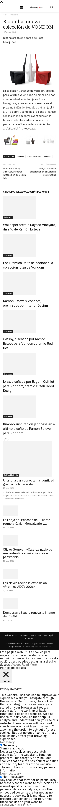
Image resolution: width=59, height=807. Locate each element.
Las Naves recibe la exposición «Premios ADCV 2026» (25, 585)
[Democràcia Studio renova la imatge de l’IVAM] (29, 603)
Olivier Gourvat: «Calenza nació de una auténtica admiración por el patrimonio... (27, 553)
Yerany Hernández (43, 646)
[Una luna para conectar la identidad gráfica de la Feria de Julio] (29, 459)
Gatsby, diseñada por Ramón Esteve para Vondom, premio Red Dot (28, 343)
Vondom (39, 90)
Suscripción (36, 635)
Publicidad (29, 638)
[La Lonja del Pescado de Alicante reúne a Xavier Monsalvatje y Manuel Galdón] (29, 510)
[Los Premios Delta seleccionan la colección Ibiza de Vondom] (29, 245)
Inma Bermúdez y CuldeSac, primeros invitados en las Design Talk (14, 173)
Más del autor (40, 191)
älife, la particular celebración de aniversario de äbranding (43, 171)
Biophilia (20, 156)
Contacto (24, 635)
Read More (29, 665)
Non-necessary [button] (10, 773)
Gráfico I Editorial (11, 475)
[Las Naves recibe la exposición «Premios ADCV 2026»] (29, 574)
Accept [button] (16, 665)
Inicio (5, 14)
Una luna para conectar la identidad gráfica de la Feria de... (28, 482)
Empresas (8, 255)
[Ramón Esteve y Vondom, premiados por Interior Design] (29, 283)
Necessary (10, 745)
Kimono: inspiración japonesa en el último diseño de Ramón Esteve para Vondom (29, 428)
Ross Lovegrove (34, 156)
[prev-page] (4, 440)
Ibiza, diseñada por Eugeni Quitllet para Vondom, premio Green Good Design (28, 386)
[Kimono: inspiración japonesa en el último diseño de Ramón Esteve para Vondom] (29, 406)
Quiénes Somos (10, 635)
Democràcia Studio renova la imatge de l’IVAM (29, 614)
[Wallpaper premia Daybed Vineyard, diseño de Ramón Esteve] (29, 207)
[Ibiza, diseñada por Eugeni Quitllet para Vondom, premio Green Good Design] (29, 364)
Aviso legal (48, 635)
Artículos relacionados (17, 191)
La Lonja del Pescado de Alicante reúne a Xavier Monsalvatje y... (26, 522)
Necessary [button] (7, 742)
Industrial (14, 14)
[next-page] (7, 440)
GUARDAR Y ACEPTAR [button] (15, 805)
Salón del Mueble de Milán (29, 107)
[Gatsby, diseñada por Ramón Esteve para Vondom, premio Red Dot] (29, 321)
